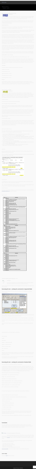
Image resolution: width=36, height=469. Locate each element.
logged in (7, 455)
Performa (8, 437)
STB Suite (4, 2)
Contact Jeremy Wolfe (5, 448)
